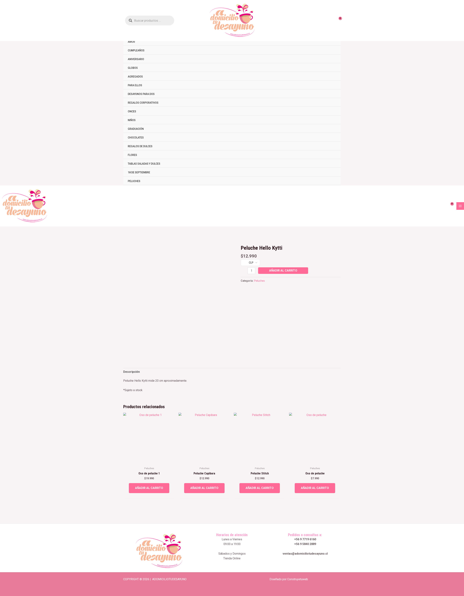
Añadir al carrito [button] (149, 488)
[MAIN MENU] (460, 206)
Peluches (259, 280)
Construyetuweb (297, 579)
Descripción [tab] (131, 371)
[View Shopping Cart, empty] (338, 20)
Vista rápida (149, 461)
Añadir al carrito (283, 270)
